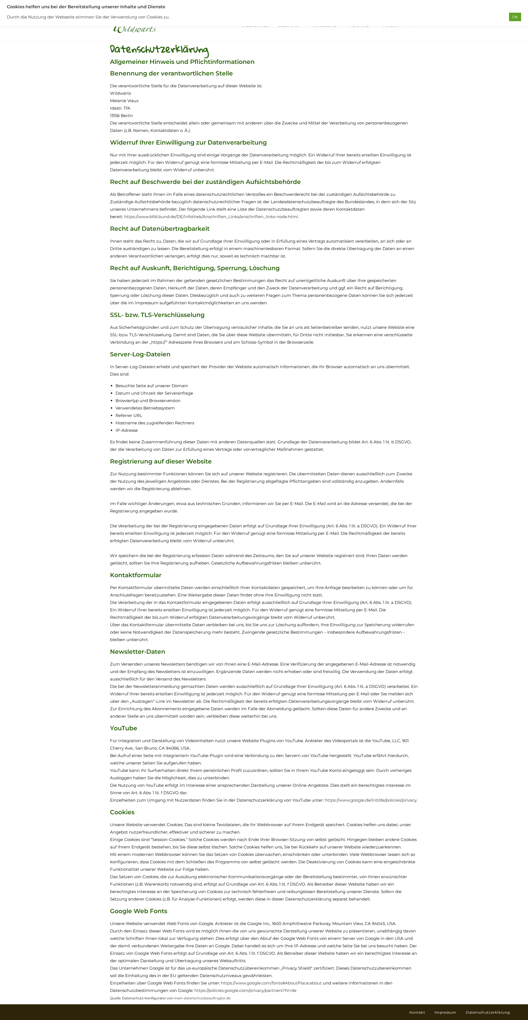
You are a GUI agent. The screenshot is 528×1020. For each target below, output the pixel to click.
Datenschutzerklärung (488, 1012)
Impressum (446, 1012)
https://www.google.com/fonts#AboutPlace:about (271, 983)
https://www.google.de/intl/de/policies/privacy (370, 800)
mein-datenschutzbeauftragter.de (202, 998)
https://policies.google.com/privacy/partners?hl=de (245, 990)
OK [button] (515, 17)
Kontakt (417, 1012)
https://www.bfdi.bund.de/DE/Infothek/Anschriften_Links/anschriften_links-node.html (211, 216)
